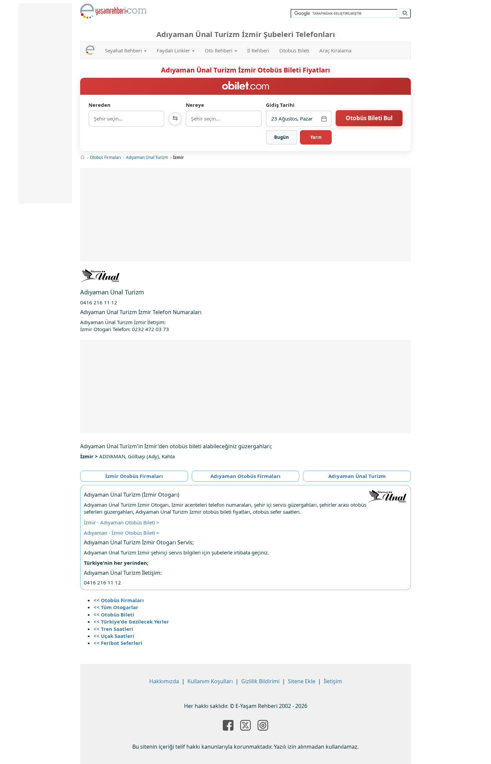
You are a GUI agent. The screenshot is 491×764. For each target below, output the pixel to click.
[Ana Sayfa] (82, 157)
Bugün (281, 137)
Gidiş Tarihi (280, 104)
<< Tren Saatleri (113, 628)
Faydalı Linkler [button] (174, 50)
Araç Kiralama (335, 50)
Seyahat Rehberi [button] (124, 50)
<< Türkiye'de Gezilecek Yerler (131, 621)
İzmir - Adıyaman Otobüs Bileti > (121, 522)
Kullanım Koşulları (210, 681)
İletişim (333, 681)
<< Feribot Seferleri (118, 643)
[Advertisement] (245, 214)
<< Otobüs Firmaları (119, 600)
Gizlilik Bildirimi (260, 681)
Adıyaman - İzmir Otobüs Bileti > (121, 532)
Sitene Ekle (301, 681)
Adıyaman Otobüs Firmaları (245, 476)
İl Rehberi (258, 50)
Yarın (316, 137)
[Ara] (405, 13)
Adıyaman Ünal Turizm (147, 157)
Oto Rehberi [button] (219, 50)
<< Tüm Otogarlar (116, 607)
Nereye (195, 104)
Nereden (100, 104)
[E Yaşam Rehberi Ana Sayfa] (113, 11)
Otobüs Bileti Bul (369, 118)
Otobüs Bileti (294, 50)
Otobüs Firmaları (105, 157)
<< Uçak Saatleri (114, 635)
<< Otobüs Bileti (114, 614)
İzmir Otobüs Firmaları (134, 476)
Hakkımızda (164, 681)
